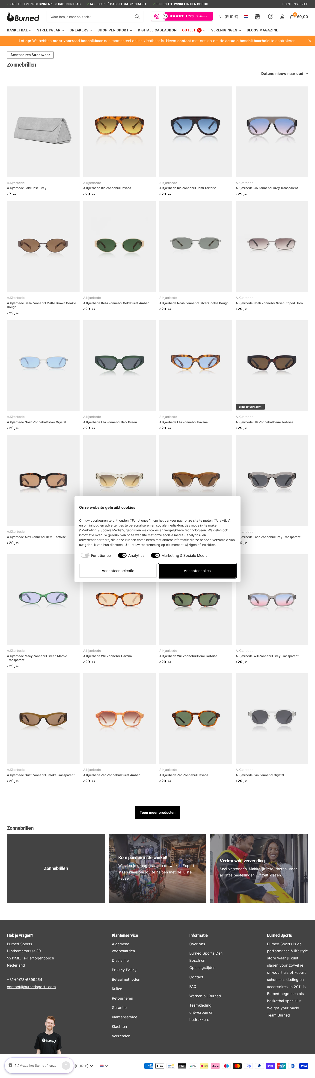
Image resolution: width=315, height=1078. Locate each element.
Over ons (197, 944)
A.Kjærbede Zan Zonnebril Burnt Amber (111, 775)
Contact (196, 977)
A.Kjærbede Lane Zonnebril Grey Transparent (268, 537)
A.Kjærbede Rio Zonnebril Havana (107, 188)
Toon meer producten (157, 812)
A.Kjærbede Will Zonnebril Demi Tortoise (188, 656)
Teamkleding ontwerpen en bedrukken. (201, 1012)
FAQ (192, 986)
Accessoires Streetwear (30, 55)
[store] (257, 17)
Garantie (119, 1007)
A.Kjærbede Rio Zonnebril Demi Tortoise (188, 188)
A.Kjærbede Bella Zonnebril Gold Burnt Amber (116, 303)
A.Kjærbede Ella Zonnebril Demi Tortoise (264, 422)
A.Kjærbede (16, 183)
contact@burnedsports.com (31, 986)
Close (310, 41)
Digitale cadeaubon (157, 30)
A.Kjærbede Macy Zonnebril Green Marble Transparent (37, 658)
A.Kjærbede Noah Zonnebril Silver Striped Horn (269, 303)
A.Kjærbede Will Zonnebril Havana (107, 656)
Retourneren (122, 998)
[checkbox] (96, 555)
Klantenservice (125, 935)
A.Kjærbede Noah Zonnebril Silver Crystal (36, 422)
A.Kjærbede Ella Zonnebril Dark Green (110, 422)
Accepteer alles (197, 570)
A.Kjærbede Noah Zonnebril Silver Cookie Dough (194, 303)
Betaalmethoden (126, 979)
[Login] (282, 17)
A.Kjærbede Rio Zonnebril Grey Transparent (267, 188)
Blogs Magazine (262, 30)
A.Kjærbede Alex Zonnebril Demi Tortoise (36, 537)
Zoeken (137, 16)
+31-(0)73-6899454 (24, 979)
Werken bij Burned (205, 996)
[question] (270, 17)
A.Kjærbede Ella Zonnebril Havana (183, 422)
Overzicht (225, 507)
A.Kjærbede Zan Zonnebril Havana (183, 775)
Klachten (119, 1026)
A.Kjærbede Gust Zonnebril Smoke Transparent (41, 775)
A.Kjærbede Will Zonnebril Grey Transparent (267, 656)
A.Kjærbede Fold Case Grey (26, 188)
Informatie (198, 935)
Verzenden (121, 1036)
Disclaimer (121, 960)
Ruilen (117, 988)
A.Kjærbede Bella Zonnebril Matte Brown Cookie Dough (41, 305)
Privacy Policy (124, 970)
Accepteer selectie (118, 570)
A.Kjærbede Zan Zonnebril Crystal (260, 775)
